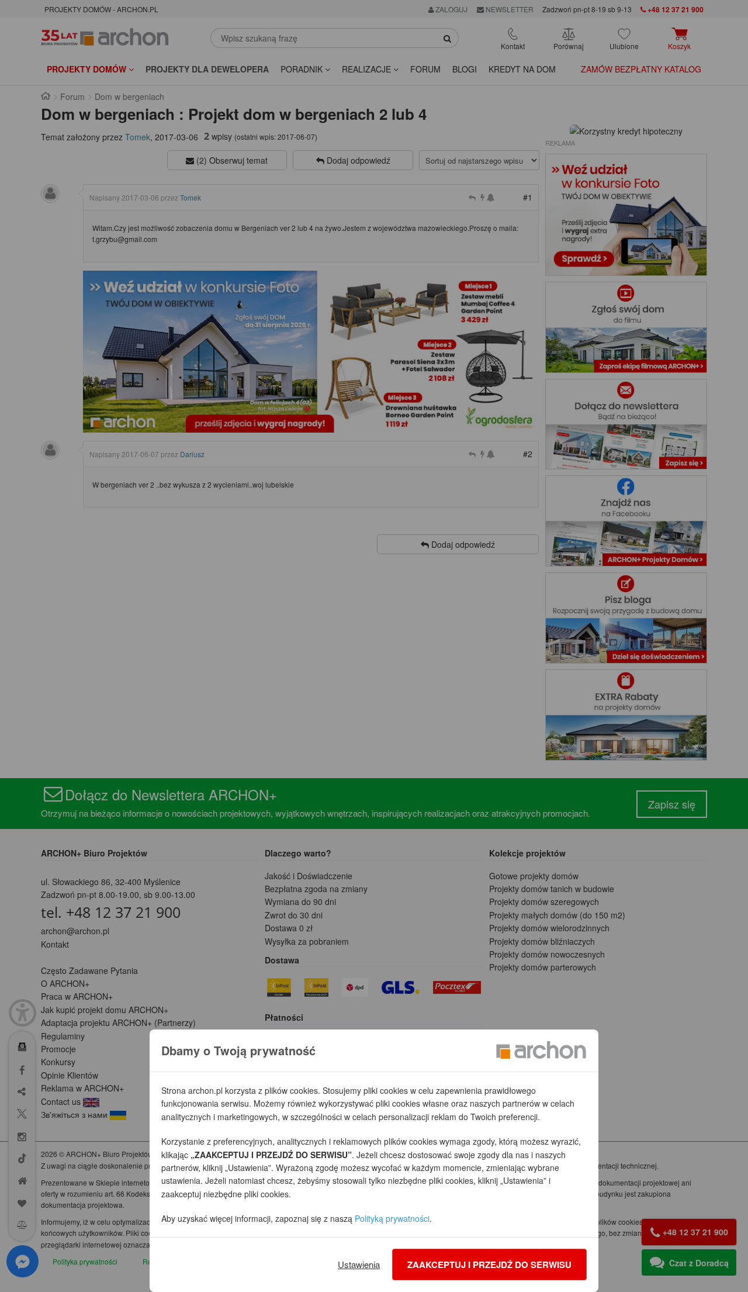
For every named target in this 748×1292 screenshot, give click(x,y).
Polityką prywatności (392, 1218)
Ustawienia (359, 1264)
